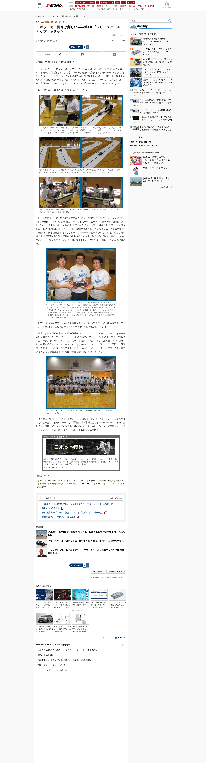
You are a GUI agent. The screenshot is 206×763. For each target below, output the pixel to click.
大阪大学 (119, 481)
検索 (170, 21)
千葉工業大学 (107, 481)
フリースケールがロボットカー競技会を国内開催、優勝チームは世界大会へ (86, 541)
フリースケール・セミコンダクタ (72, 481)
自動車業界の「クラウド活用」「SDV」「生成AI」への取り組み (64, 660)
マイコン (99, 484)
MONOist (38, 16)
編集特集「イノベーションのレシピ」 (144, 146)
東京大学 (43, 484)
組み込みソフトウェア (83, 484)
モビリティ (47, 16)
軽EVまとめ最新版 (45, 655)
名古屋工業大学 (66, 484)
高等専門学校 (94, 481)
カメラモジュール (112, 484)
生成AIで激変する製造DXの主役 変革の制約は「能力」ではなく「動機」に (157, 160)
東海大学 (53, 484)
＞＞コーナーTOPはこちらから (55, 467)
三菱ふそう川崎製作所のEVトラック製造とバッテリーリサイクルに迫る (67, 650)
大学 (41, 481)
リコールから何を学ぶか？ (156, 168)
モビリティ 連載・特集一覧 (140, 142)
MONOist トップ (115, 571)
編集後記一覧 (167, 187)
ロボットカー (52, 481)
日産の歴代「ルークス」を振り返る (52, 665)
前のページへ (76, 47)
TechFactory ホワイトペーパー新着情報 (53, 645)
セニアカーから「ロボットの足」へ (52, 670)
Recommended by (109, 638)
